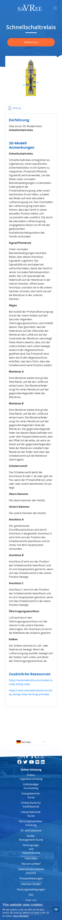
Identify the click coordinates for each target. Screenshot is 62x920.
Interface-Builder (31, 884)
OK (56, 909)
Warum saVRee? (31, 864)
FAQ (31, 895)
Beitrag (16, 107)
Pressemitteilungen (31, 878)
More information (21, 916)
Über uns (31, 900)
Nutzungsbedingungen (31, 889)
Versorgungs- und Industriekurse (31, 849)
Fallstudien (31, 858)
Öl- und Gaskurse (31, 830)
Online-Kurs (31, 42)
